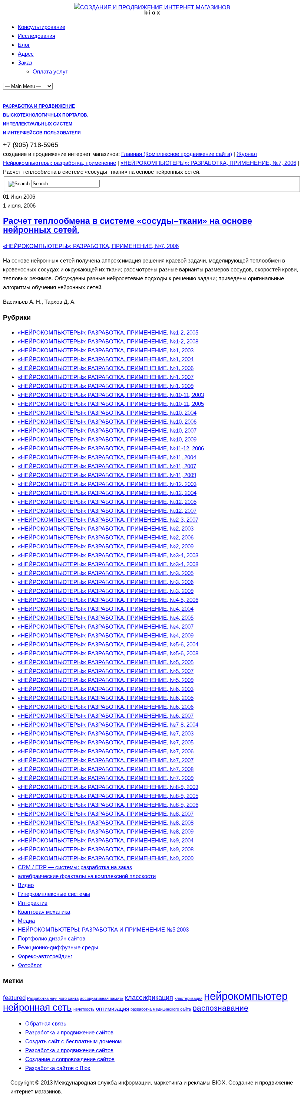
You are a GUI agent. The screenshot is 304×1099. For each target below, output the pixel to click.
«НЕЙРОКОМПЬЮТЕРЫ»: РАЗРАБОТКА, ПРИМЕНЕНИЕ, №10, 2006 (107, 421)
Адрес (26, 53)
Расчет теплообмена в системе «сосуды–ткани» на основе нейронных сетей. (127, 225)
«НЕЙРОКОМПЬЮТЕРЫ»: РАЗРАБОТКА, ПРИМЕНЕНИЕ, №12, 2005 (107, 502)
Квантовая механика (44, 912)
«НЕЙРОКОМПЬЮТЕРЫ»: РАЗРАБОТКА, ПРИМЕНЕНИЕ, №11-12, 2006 (111, 448)
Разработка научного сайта (53, 998)
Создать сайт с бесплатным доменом (73, 1041)
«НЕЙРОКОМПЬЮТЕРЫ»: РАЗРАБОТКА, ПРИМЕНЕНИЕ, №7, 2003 (106, 733)
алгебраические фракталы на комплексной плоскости (87, 876)
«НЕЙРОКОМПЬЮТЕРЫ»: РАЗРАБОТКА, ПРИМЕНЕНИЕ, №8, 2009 (106, 831)
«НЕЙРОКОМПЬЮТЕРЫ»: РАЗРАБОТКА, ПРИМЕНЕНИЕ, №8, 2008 (106, 822)
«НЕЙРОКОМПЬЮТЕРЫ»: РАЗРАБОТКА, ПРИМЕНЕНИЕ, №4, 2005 (106, 617)
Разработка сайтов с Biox (57, 1068)
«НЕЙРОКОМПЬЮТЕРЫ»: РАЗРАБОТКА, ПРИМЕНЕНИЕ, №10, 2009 (107, 439)
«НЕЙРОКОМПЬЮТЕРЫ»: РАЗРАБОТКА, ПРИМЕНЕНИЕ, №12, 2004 (107, 493)
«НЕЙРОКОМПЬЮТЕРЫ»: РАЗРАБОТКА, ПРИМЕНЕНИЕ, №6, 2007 (106, 715)
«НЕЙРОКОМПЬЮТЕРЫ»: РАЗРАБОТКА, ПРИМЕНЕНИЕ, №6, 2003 (106, 689)
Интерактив (32, 903)
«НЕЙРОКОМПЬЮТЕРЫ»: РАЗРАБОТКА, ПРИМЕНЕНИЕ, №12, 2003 (107, 484)
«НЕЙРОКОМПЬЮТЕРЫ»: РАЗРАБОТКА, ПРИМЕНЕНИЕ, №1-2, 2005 (108, 332)
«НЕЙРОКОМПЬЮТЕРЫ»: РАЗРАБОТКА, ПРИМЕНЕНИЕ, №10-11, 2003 (111, 395)
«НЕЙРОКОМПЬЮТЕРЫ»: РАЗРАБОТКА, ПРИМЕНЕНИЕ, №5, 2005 (106, 662)
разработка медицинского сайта (160, 1009)
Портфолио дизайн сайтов (51, 938)
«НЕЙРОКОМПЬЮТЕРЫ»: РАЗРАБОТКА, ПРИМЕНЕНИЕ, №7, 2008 (106, 769)
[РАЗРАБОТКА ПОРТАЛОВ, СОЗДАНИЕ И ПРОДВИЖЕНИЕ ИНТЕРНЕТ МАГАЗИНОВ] (152, 7)
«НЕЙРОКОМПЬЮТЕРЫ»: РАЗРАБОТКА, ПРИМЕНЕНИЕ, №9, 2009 (106, 858)
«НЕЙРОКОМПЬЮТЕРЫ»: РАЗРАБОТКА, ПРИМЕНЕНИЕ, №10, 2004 (107, 413)
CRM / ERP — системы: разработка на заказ (75, 867)
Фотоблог (30, 965)
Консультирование (41, 27)
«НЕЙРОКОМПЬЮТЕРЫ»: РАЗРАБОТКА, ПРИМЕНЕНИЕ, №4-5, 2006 (108, 600)
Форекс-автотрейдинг (45, 956)
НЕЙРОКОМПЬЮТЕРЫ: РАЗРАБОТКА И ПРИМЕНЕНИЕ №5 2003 (103, 929)
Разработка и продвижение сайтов (69, 1032)
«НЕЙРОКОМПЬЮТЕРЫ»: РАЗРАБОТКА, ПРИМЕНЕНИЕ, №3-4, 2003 (108, 555)
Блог (24, 45)
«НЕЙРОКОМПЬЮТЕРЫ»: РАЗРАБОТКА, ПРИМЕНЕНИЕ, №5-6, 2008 (108, 653)
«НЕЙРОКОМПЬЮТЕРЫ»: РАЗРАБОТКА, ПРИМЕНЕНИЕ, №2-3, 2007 (108, 519)
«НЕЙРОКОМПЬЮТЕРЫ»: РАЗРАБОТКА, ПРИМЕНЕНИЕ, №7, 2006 (208, 163)
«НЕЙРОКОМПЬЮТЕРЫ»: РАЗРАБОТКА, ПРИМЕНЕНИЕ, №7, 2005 (106, 742)
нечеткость (84, 1009)
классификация (149, 997)
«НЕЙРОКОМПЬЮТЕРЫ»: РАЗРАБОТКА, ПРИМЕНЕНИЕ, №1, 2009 (106, 386)
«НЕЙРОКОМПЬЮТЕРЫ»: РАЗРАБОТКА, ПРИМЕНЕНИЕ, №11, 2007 (107, 466)
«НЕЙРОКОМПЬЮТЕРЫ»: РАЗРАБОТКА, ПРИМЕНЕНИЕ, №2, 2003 (106, 528)
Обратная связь (45, 1023)
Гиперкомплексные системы (54, 894)
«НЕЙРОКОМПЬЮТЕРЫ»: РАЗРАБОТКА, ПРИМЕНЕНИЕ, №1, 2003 (106, 350)
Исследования (36, 36)
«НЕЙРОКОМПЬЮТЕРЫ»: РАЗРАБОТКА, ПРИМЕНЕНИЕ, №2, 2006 (106, 537)
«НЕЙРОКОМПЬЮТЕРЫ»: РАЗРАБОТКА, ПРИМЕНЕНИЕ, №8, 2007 (106, 814)
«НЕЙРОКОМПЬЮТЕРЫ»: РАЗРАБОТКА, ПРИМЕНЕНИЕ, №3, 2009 (106, 591)
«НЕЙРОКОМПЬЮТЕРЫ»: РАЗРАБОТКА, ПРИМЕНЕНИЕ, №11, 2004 (107, 457)
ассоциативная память (101, 998)
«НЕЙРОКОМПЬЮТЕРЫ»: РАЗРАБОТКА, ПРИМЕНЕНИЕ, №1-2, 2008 (108, 341)
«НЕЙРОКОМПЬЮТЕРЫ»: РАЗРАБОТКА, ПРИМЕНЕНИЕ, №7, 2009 (106, 778)
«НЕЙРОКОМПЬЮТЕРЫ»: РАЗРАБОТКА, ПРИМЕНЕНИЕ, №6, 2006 (106, 707)
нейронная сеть (37, 1007)
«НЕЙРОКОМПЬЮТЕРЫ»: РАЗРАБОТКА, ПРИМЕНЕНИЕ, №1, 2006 (106, 368)
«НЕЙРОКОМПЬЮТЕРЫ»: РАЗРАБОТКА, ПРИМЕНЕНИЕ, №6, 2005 (106, 698)
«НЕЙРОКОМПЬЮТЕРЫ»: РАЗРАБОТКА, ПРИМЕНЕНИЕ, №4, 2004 (106, 609)
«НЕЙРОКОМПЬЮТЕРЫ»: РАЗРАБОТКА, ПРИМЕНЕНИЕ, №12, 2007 (107, 511)
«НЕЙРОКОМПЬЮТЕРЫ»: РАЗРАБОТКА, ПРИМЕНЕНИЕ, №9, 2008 (106, 849)
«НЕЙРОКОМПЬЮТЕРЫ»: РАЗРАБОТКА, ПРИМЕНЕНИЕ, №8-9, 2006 (108, 805)
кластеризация (188, 998)
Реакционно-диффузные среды (58, 947)
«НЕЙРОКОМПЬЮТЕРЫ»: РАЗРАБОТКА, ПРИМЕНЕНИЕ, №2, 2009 (106, 546)
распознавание (220, 1008)
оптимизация (112, 1008)
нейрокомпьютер (246, 996)
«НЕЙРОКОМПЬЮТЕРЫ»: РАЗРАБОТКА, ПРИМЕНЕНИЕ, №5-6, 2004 (108, 644)
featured (14, 997)
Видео (26, 885)
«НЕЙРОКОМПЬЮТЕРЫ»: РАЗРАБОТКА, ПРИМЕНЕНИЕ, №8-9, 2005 (108, 796)
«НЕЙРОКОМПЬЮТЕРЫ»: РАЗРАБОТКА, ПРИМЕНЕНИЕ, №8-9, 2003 (108, 787)
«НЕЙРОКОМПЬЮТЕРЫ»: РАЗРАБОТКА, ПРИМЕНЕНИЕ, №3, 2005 (106, 573)
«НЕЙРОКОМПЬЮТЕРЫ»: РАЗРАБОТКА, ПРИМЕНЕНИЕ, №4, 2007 (106, 626)
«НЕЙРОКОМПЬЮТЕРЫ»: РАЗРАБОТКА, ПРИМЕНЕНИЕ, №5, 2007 (106, 671)
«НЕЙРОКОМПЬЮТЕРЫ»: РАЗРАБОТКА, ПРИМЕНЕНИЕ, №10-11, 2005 (111, 404)
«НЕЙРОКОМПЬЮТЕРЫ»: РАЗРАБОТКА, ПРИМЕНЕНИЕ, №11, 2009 (107, 475)
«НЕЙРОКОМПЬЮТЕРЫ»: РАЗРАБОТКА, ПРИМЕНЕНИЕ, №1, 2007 (106, 377)
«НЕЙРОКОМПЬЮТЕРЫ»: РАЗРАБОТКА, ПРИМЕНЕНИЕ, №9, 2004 (106, 840)
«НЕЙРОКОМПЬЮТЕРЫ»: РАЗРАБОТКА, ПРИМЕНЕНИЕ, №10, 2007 (107, 430)
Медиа (26, 920)
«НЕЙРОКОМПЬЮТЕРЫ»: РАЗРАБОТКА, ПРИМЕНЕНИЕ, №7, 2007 (106, 760)
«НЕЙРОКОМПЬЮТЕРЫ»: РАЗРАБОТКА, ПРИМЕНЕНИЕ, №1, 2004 (106, 359)
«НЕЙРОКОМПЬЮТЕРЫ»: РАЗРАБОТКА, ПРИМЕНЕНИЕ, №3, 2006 (106, 582)
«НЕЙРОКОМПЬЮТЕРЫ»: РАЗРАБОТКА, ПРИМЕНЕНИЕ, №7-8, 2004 (108, 724)
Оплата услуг (50, 71)
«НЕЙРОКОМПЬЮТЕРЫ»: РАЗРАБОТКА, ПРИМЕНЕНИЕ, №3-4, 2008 (108, 564)
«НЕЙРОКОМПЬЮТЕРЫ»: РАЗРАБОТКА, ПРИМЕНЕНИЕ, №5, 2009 (106, 680)
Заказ (25, 62)
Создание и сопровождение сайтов (70, 1059)
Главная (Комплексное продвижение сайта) (176, 154)
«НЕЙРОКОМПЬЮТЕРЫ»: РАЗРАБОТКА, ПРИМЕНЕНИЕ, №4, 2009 (106, 635)
